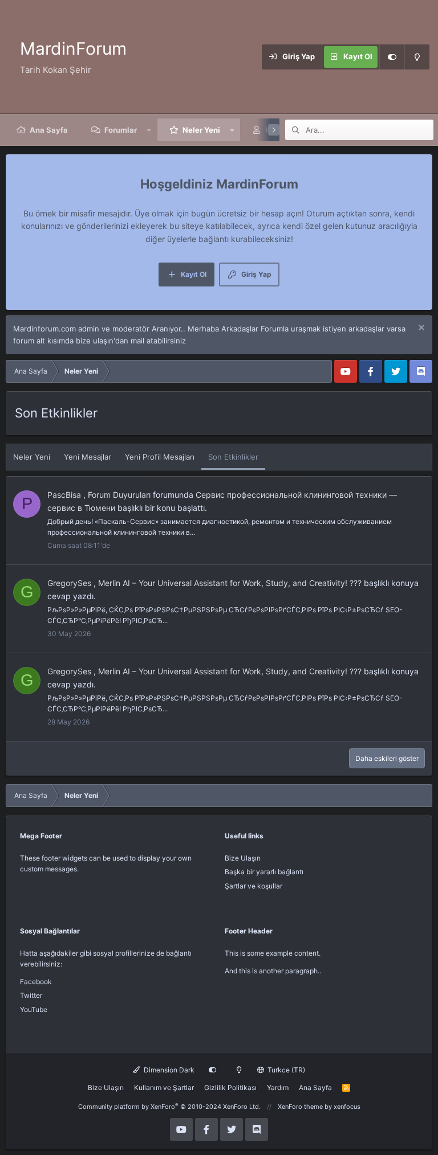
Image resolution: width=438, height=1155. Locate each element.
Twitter (31, 995)
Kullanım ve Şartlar (164, 1087)
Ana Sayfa (49, 129)
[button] (149, 129)
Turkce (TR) (285, 1070)
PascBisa (64, 494)
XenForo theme (300, 1107)
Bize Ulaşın (243, 858)
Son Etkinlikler (233, 456)
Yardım (278, 1087)
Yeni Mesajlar (87, 456)
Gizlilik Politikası (230, 1087)
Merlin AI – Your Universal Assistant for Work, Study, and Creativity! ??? (230, 583)
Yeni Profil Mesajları (159, 456)
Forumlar (120, 129)
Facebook (36, 981)
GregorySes (69, 583)
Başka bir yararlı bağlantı (264, 871)
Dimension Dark (168, 1070)
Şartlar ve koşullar (253, 886)
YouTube (33, 1009)
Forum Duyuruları (119, 494)
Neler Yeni (201, 129)
